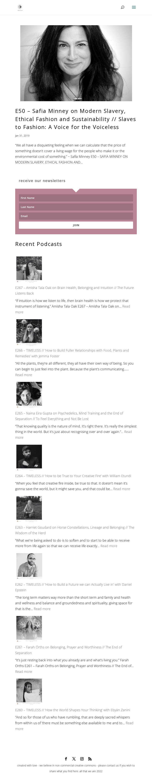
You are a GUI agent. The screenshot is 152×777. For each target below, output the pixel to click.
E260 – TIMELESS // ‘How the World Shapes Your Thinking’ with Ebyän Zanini (72, 710)
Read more (23, 375)
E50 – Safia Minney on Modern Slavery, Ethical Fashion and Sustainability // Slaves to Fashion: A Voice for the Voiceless (75, 118)
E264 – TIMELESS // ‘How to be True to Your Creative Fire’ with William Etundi (73, 476)
